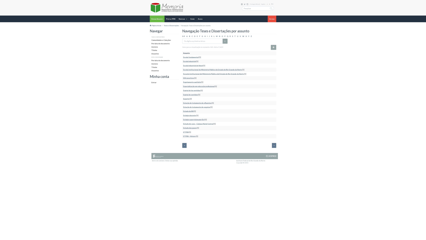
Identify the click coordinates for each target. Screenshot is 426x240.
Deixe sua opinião (171, 161)
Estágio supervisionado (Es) (193, 120)
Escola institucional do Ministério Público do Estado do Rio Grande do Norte (212, 70)
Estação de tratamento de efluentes (197, 103)
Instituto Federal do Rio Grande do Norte (250, 161)
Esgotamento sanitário (192, 82)
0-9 (183, 36)
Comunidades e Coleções (161, 40)
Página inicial (156, 25)
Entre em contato (158, 161)
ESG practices (188, 78)
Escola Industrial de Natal (193, 66)
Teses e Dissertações (171, 25)
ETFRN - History (189, 136)
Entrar (153, 82)
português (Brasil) (255, 4)
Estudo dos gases (190, 128)
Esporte (186, 99)
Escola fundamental (191, 57)
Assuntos (155, 54)
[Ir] (271, 8)
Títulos (154, 50)
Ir (225, 41)
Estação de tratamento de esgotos (196, 107)
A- (267, 4)
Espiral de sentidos (190, 95)
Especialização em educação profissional (198, 86)
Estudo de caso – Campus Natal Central (198, 124)
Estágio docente (189, 115)
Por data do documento (160, 44)
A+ (272, 4)
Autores (154, 47)
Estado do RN (188, 111)
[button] (183, 19)
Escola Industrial (189, 61)
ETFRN (186, 132)
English (263, 4)
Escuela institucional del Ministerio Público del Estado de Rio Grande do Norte (213, 74)
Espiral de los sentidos (191, 90)
